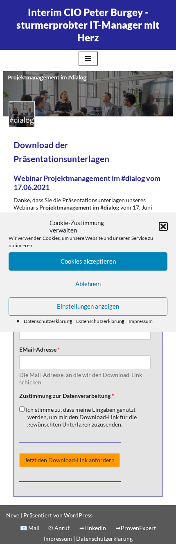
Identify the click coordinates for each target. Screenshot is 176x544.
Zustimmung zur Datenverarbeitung (66, 395)
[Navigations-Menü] (88, 58)
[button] (163, 226)
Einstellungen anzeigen (88, 306)
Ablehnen (88, 284)
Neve (12, 515)
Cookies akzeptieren (88, 261)
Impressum (141, 321)
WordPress (78, 515)
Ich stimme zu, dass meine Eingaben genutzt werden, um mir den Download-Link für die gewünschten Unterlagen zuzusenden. (81, 417)
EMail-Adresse (39, 349)
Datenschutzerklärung (48, 321)
